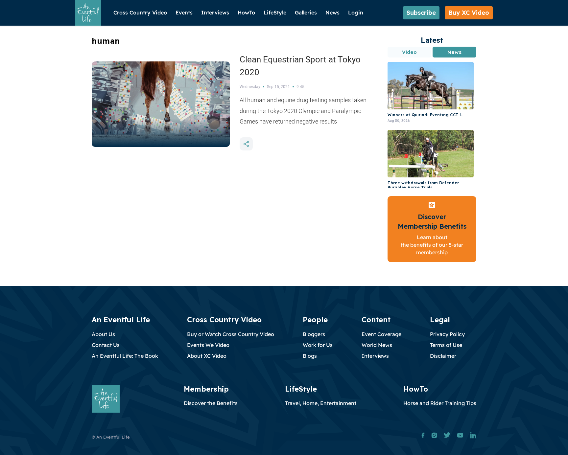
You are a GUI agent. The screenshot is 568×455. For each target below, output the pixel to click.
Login (355, 12)
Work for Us (318, 345)
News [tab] (454, 52)
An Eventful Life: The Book (125, 356)
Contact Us (106, 345)
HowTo (246, 12)
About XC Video (206, 356)
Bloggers (314, 334)
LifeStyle (275, 12)
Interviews (215, 12)
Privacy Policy (447, 334)
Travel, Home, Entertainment (320, 403)
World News (377, 345)
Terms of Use (446, 345)
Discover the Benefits (211, 403)
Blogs (310, 356)
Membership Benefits (432, 226)
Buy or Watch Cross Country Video (230, 334)
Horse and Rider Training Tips (439, 403)
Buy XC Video (468, 12)
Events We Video (208, 345)
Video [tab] (409, 52)
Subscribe (421, 12)
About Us (103, 334)
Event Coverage (381, 334)
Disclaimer (443, 356)
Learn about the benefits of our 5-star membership (432, 245)
